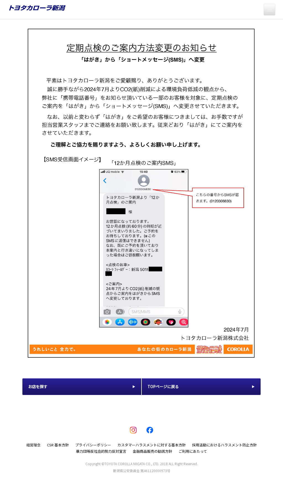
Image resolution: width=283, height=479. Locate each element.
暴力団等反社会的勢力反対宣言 (101, 451)
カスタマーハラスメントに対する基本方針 (151, 444)
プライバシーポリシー (93, 444)
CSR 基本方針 (58, 444)
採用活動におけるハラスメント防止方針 (224, 444)
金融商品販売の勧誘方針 (152, 451)
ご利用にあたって (193, 451)
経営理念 (33, 444)
